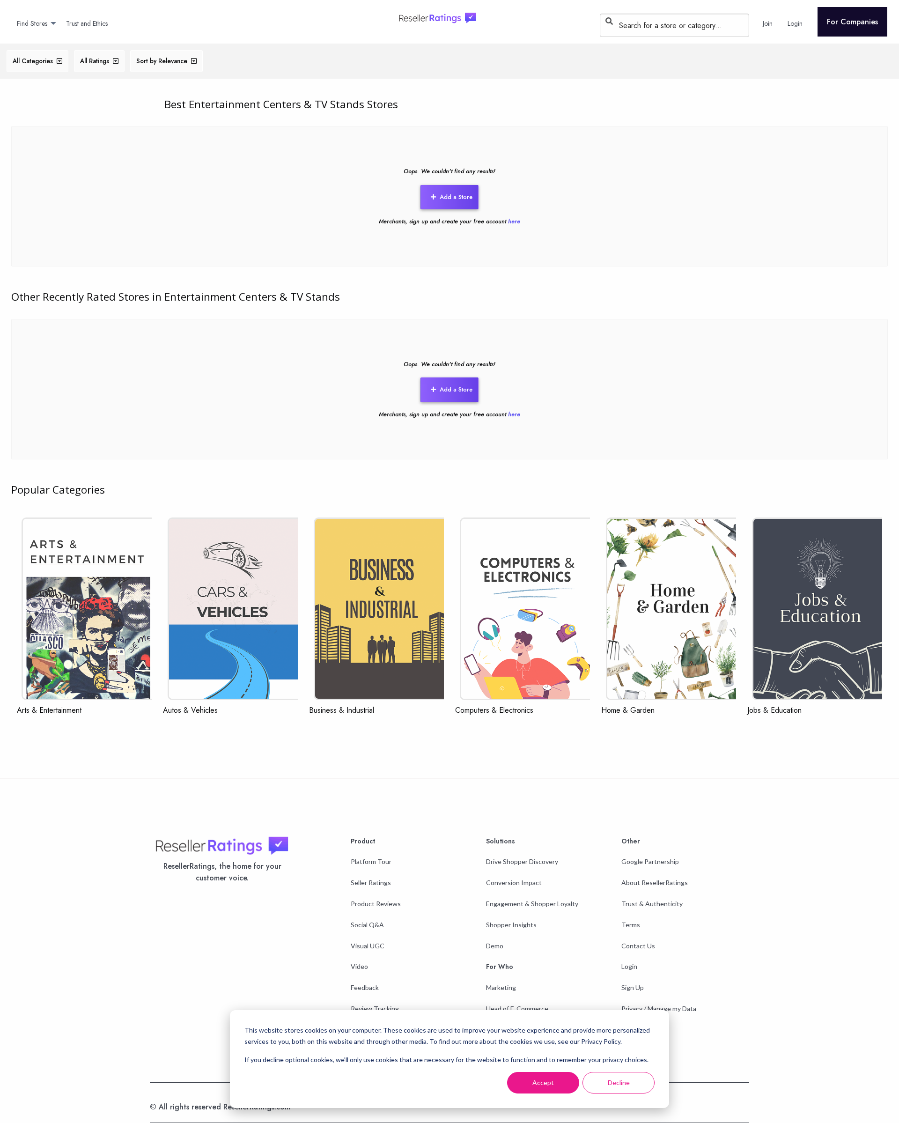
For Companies (852, 21)
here (514, 221)
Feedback (365, 987)
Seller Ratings (371, 883)
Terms (630, 925)
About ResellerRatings (654, 883)
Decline (619, 1082)
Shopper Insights (511, 925)
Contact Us (638, 946)
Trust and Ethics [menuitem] (87, 23)
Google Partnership (650, 861)
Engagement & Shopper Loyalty (532, 904)
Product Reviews (376, 904)
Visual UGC (367, 946)
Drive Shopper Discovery (522, 861)
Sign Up (632, 987)
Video (359, 966)
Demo (494, 946)
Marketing (501, 987)
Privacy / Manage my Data (658, 1008)
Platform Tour (371, 861)
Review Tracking (375, 1008)
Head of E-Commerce (517, 1008)
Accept (543, 1082)
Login (629, 966)
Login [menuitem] (795, 23)
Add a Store (456, 196)
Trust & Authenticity (652, 904)
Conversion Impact (514, 883)
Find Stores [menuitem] (32, 23)
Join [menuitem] (768, 23)
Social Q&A (367, 925)
